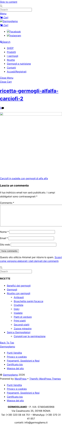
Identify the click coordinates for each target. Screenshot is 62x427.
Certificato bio (15, 364)
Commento (7, 202)
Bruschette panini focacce (28, 301)
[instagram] (14, 35)
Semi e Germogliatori (18, 332)
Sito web (5, 244)
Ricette (11, 59)
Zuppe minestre (23, 328)
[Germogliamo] (9, 21)
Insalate (18, 312)
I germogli (12, 55)
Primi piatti (20, 320)
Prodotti (11, 51)
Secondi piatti (21, 324)
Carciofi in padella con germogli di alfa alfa (24, 178)
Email (4, 238)
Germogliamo (10, 374)
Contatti (11, 67)
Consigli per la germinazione (29, 336)
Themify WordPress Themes (45, 378)
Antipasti (19, 297)
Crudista (18, 305)
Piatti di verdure (23, 316)
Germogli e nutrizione (19, 63)
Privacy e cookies (17, 356)
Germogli (12, 289)
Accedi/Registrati (16, 71)
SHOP (10, 48)
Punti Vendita (14, 352)
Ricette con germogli (18, 293)
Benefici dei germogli (18, 285)
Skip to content (8, 1)
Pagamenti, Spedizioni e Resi (23, 360)
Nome (4, 231)
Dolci (16, 308)
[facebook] (14, 31)
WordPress (20, 378)
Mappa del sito (15, 368)
